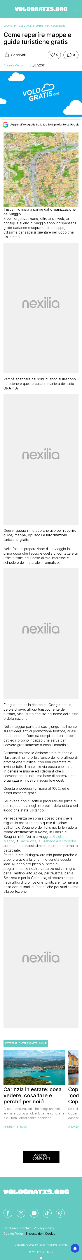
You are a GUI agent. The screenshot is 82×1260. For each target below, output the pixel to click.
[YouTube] (31, 1210)
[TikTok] (44, 1210)
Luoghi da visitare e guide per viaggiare (34, 25)
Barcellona (27, 841)
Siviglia (57, 836)
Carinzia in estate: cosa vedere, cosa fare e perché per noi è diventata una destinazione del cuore (32, 1095)
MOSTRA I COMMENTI (41, 1156)
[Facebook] (5, 1210)
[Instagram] (18, 1210)
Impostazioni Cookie (41, 1233)
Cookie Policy (13, 1233)
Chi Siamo (10, 1228)
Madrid (8, 841)
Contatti (25, 1228)
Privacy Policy (44, 1228)
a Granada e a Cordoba (57, 841)
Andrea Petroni (14, 65)
